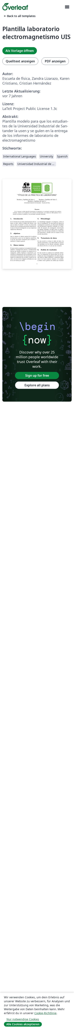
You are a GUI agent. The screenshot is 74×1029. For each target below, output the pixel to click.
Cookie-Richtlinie (45, 1013)
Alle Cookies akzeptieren (22, 1024)
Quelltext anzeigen (20, 61)
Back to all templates (19, 16)
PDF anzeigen (55, 61)
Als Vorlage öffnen (20, 51)
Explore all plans (37, 385)
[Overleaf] (15, 6)
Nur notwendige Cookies (23, 1019)
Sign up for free (37, 375)
